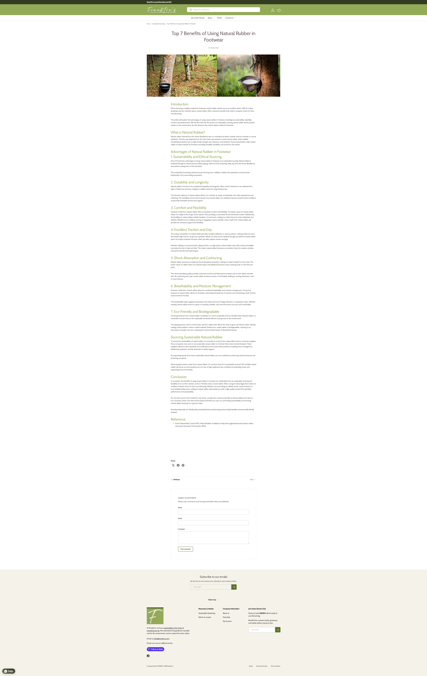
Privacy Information (262, 666)
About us (226, 613)
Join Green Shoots (197, 18)
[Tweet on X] (173, 465)
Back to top (212, 600)
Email (180, 518)
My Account (227, 621)
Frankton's (170, 666)
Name (180, 508)
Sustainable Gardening (158, 23)
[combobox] (223, 9)
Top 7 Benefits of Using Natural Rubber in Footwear (181, 23)
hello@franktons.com (161, 639)
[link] (253, 479)
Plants (219, 18)
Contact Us (229, 18)
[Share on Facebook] (178, 465)
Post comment (185, 549)
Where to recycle (204, 617)
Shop (210, 18)
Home (148, 23)
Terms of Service (275, 666)
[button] (278, 10)
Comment (181, 529)
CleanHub (226, 617)
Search (251, 666)
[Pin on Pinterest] (183, 465)
